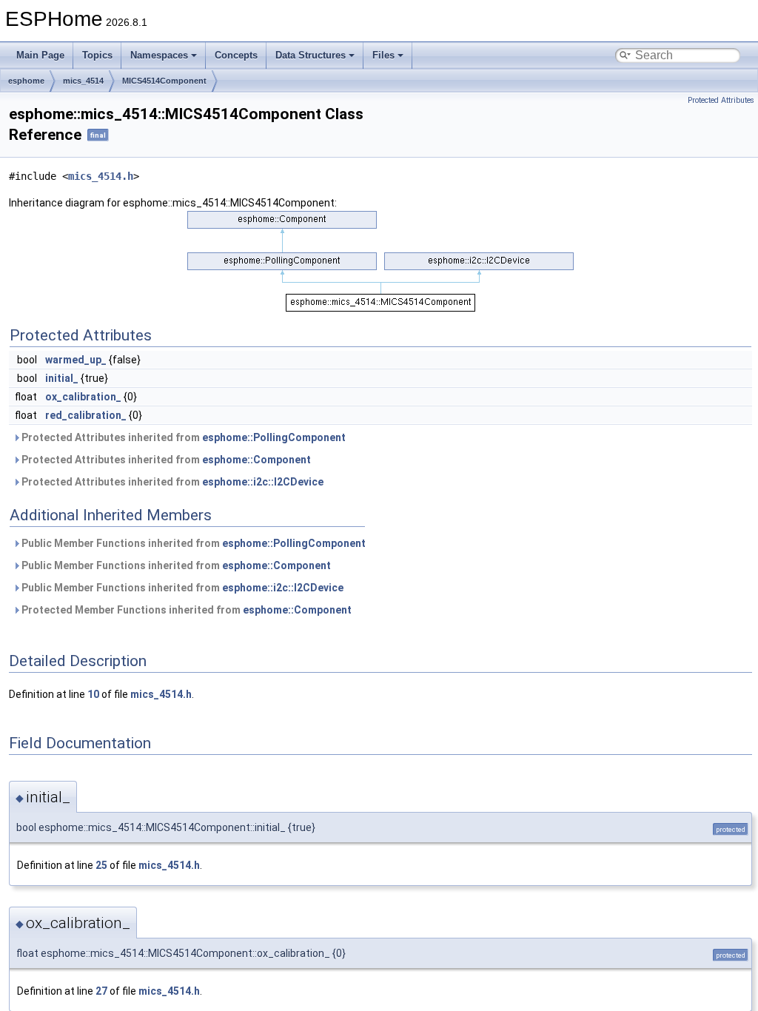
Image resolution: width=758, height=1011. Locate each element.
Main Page (40, 55)
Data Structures (310, 55)
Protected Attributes (721, 100)
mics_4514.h (100, 176)
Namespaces (159, 55)
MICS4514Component (164, 80)
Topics (97, 55)
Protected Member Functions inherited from (185, 610)
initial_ (61, 378)
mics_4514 (83, 80)
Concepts (236, 55)
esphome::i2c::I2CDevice (262, 482)
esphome (26, 80)
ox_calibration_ (83, 397)
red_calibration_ (86, 415)
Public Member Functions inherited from (192, 543)
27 (101, 991)
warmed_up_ (76, 360)
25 (101, 865)
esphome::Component (256, 460)
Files (383, 55)
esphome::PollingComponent (274, 437)
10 (93, 694)
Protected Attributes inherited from (182, 437)
